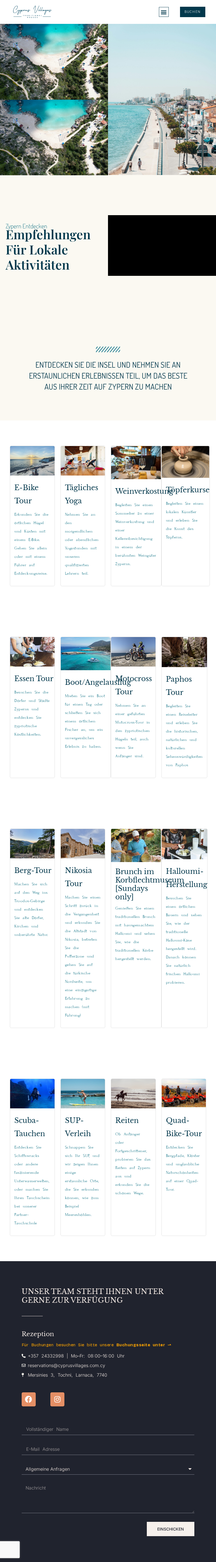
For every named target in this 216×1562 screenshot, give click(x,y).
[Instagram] (57, 1399)
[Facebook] (29, 1399)
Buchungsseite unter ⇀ (144, 1344)
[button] (164, 12)
